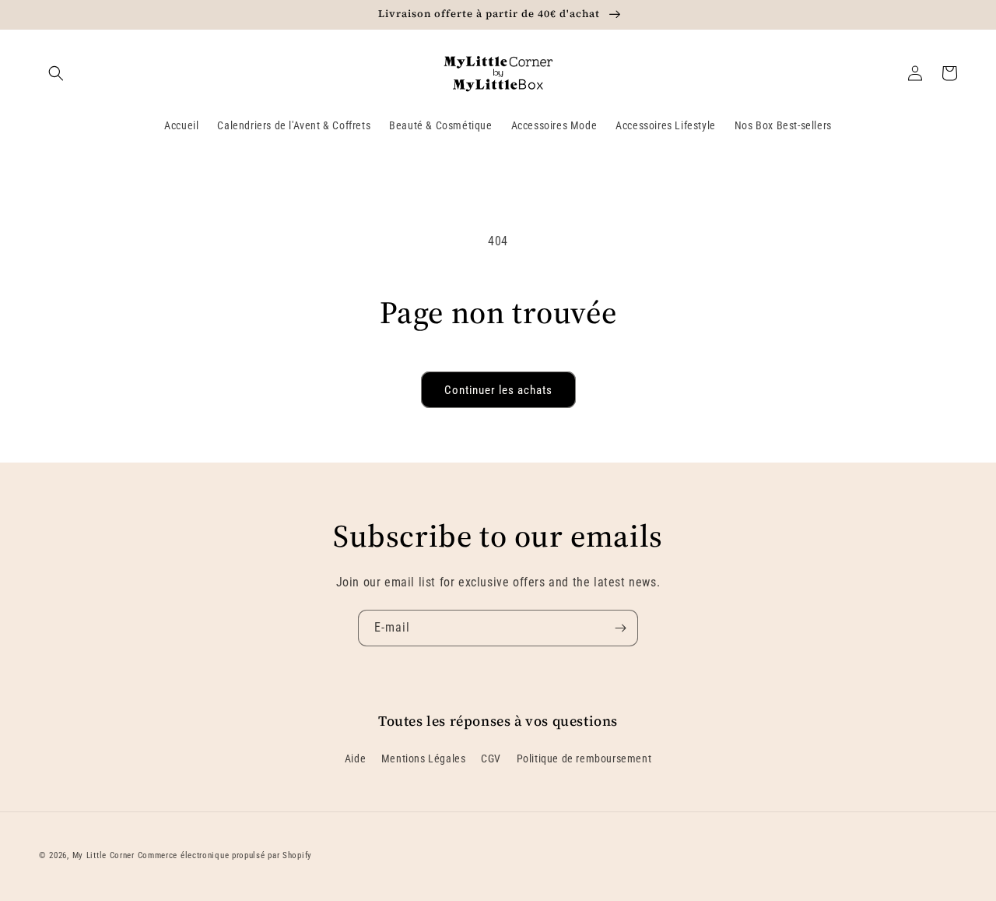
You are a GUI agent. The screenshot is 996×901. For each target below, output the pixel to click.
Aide (355, 758)
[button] (56, 73)
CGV (491, 758)
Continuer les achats (498, 390)
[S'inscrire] (620, 628)
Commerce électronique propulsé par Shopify (225, 855)
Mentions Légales (423, 758)
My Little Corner (103, 855)
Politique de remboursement (584, 758)
